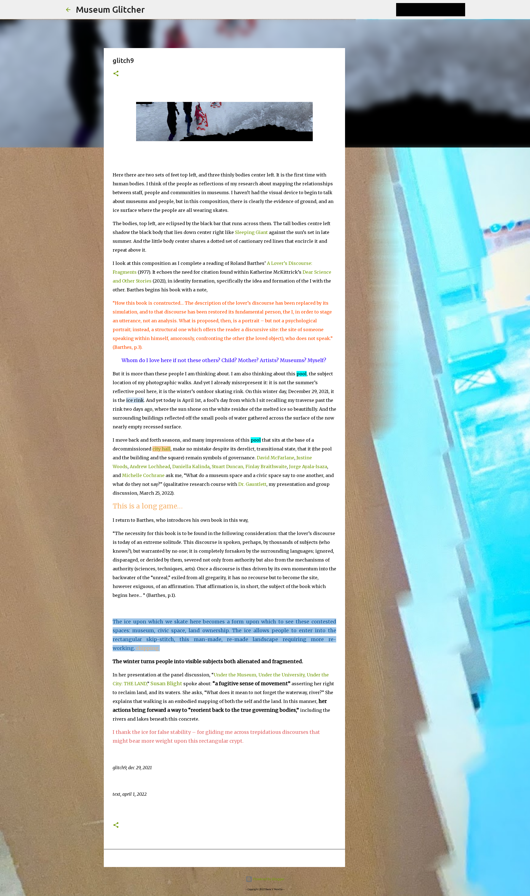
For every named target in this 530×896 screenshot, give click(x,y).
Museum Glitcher (110, 9)
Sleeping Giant (251, 232)
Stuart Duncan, (228, 466)
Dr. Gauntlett (252, 484)
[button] (116, 74)
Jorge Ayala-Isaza (308, 466)
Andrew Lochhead (150, 466)
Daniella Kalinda (191, 466)
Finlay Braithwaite (266, 466)
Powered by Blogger (268, 879)
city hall (161, 449)
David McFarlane (275, 457)
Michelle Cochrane (143, 475)
